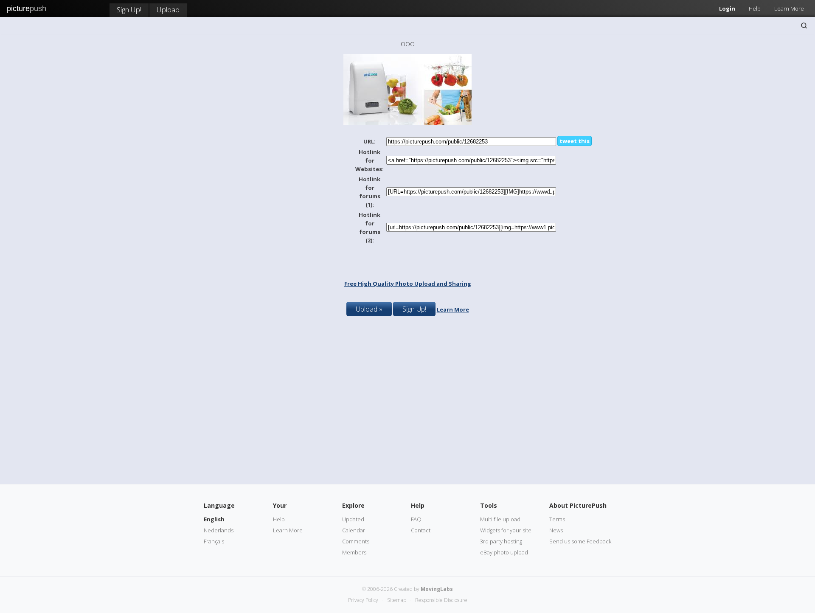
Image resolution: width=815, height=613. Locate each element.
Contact (420, 530)
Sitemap (396, 600)
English (214, 519)
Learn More (789, 8)
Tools (488, 505)
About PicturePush (578, 505)
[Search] (804, 25)
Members (354, 552)
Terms (557, 519)
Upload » (369, 309)
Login (727, 8)
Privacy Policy (363, 600)
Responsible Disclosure (441, 600)
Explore (353, 505)
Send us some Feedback (580, 541)
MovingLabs (437, 589)
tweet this (574, 141)
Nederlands (218, 530)
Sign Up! (129, 9)
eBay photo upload (504, 552)
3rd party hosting (501, 541)
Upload (168, 9)
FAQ (416, 519)
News (556, 530)
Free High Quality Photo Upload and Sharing (407, 283)
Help (755, 8)
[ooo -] (407, 123)
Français (214, 541)
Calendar (353, 530)
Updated (353, 519)
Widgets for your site (505, 530)
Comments (355, 541)
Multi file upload (500, 519)
